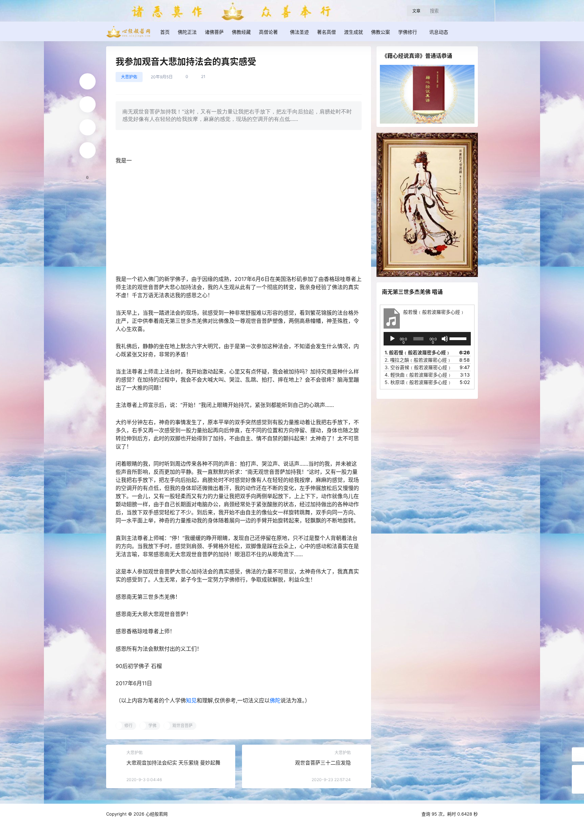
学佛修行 (407, 32)
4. (418, 375)
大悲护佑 (129, 76)
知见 (191, 700)
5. (418, 382)
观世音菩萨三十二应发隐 (323, 762)
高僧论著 (268, 32)
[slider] (458, 338)
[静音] (444, 338)
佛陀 (275, 700)
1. (418, 352)
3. (418, 367)
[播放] (392, 338)
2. (418, 360)
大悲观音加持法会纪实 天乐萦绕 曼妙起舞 (173, 762)
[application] (427, 338)
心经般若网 (156, 814)
